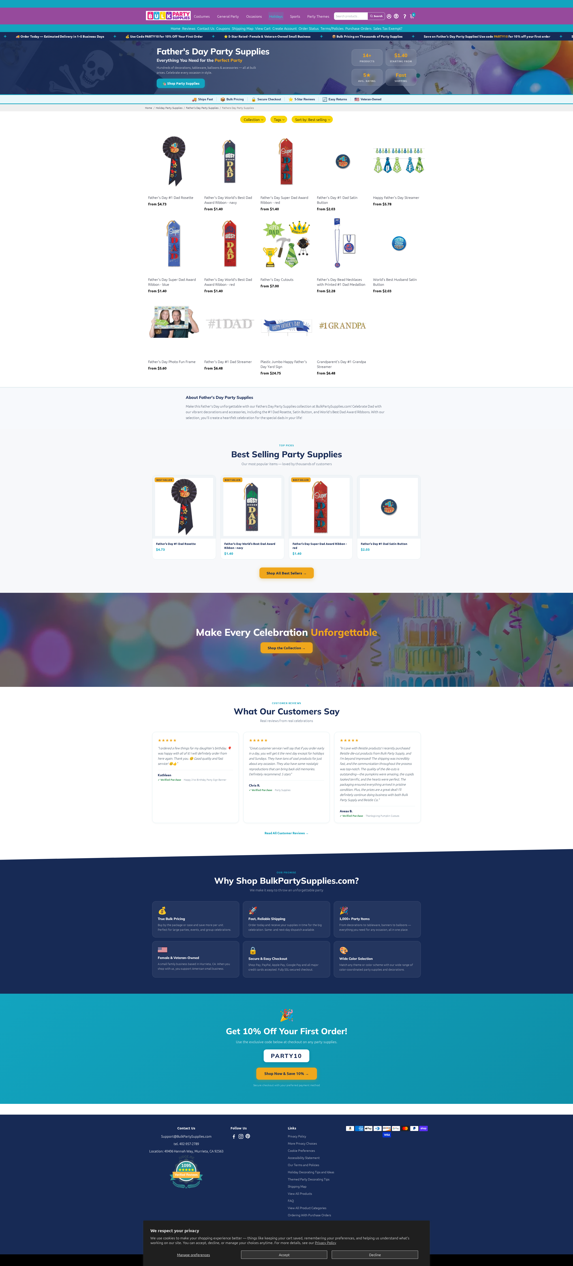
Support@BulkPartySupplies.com (186, 1136)
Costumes (202, 16)
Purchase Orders (358, 28)
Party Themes (318, 16)
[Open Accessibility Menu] (396, 16)
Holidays (276, 16)
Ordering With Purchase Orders (309, 1215)
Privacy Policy (325, 1242)
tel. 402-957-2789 (186, 1143)
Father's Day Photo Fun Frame (172, 361)
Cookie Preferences (301, 1150)
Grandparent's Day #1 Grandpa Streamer (341, 364)
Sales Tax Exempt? (387, 28)
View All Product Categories (307, 1208)
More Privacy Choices (302, 1143)
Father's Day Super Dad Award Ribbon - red (284, 200)
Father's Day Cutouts (277, 279)
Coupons (223, 28)
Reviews (188, 28)
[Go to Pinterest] (248, 1137)
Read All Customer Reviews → (287, 833)
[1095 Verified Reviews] (186, 1189)
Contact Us (205, 28)
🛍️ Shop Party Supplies (180, 83)
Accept (284, 1254)
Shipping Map (242, 28)
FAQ (291, 1200)
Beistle (152, 192)
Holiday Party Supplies (169, 108)
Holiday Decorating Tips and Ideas (311, 1172)
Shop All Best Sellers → (287, 573)
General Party (228, 16)
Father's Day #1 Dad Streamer (228, 361)
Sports (295, 16)
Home (175, 28)
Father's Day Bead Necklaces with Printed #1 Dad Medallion (341, 282)
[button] (253, 119)
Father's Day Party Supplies (202, 108)
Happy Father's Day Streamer (396, 197)
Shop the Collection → (287, 647)
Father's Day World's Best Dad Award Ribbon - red (228, 282)
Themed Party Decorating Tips (308, 1179)
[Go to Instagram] (241, 1137)
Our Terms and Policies (303, 1165)
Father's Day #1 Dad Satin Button (337, 200)
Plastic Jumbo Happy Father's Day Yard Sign (284, 364)
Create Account (284, 28)
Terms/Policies (332, 28)
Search (378, 16)
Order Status (309, 28)
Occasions (254, 16)
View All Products (300, 1193)
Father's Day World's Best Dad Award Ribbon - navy (228, 200)
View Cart (263, 28)
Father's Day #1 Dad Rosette (170, 197)
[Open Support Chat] (405, 16)
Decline (375, 1254)
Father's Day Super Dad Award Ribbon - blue (172, 282)
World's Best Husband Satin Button (395, 282)
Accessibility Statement (304, 1157)
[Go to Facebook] (233, 1137)
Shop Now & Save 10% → (286, 1073)
